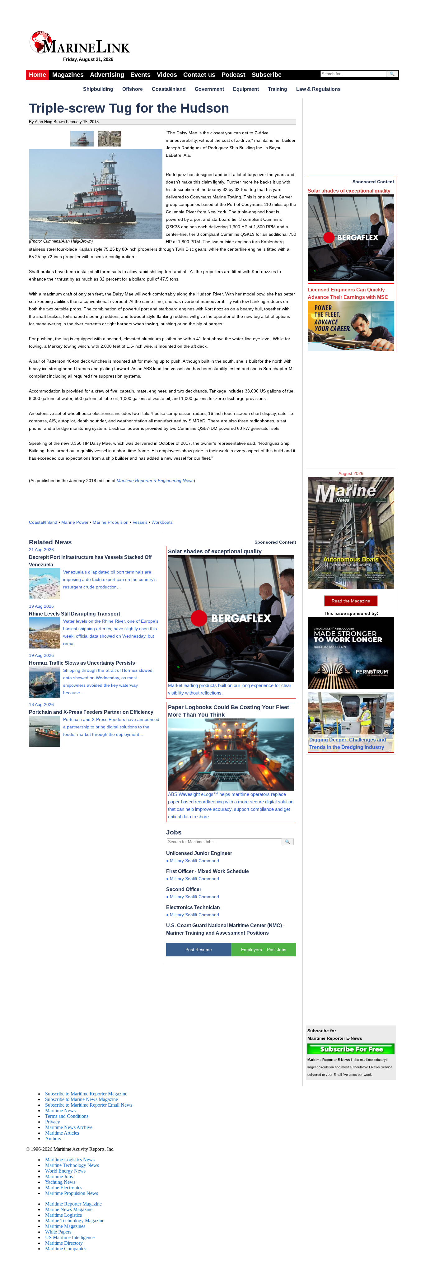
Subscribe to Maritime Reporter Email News (88, 1105)
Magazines (68, 74)
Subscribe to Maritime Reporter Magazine (86, 1093)
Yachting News (60, 1182)
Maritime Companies (65, 1248)
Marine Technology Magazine (74, 1220)
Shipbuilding (98, 89)
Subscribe (267, 74)
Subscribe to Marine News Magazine (81, 1099)
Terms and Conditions (66, 1116)
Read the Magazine (351, 600)
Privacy (52, 1121)
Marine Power (75, 522)
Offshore (132, 89)
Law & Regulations (318, 89)
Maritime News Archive (68, 1127)
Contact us (199, 74)
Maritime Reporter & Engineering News (155, 480)
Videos (167, 74)
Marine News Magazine (68, 1209)
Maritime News (60, 1110)
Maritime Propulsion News (71, 1193)
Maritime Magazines (65, 1226)
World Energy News (65, 1170)
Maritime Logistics (63, 1215)
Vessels (140, 522)
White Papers (58, 1231)
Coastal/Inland (169, 89)
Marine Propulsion (110, 522)
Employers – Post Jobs (263, 949)
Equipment (246, 89)
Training (277, 89)
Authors (53, 1138)
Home (37, 74)
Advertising (107, 74)
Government (209, 89)
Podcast (233, 74)
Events (140, 74)
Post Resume (198, 949)
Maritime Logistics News (70, 1159)
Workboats (162, 522)
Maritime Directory (64, 1243)
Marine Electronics (63, 1187)
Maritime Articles (62, 1133)
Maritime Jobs (59, 1176)
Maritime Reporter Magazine (73, 1203)
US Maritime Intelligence (70, 1237)
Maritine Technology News (72, 1165)
